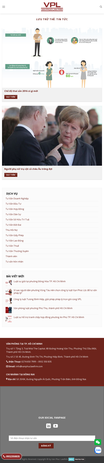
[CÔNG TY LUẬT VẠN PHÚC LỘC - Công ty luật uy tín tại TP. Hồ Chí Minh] (52, 7)
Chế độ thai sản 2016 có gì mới (21, 91)
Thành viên (11, 256)
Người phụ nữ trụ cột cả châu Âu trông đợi (28, 168)
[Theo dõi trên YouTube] (55, 426)
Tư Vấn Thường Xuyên (17, 251)
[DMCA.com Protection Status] (77, 459)
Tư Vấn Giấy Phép (15, 235)
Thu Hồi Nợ (11, 230)
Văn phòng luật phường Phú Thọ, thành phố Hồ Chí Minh (43, 308)
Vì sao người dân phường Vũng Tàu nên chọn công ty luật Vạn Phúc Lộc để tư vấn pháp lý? (55, 291)
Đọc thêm (10, 97)
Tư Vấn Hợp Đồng (15, 209)
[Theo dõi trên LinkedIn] (48, 426)
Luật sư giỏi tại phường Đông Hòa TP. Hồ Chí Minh (40, 281)
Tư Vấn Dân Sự (13, 214)
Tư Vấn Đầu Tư (13, 203)
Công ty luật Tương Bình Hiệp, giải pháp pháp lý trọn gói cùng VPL (48, 299)
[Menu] (3, 6)
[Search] (101, 6)
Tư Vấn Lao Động (15, 240)
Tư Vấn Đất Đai (13, 224)
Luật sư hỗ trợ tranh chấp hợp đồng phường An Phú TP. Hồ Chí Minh (49, 317)
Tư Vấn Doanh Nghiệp (17, 198)
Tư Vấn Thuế (12, 245)
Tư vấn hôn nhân (14, 261)
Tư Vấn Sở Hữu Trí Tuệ (17, 219)
